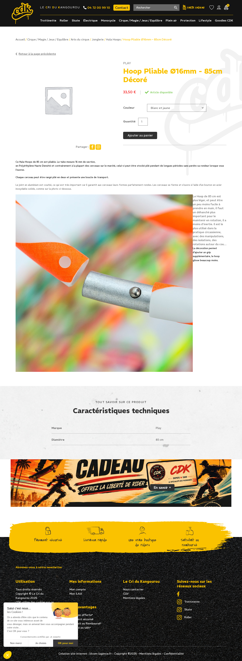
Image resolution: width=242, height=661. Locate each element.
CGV (126, 593)
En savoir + (162, 487)
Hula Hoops (113, 39)
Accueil (20, 39)
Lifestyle (205, 20)
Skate (76, 20)
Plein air (171, 20)
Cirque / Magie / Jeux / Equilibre (140, 20)
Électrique (90, 20)
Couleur (128, 108)
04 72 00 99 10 (98, 7)
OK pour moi (65, 643)
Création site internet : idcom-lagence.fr (85, 653)
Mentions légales (134, 598)
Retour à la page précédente (37, 54)
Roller (64, 20)
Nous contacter (133, 589)
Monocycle (108, 20)
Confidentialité (174, 653)
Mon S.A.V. (75, 593)
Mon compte (77, 589)
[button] (7, 655)
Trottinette (48, 20)
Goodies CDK (224, 20)
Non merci (16, 643)
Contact (121, 7)
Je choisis (40, 643)
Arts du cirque (80, 39)
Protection (187, 20)
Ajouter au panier (140, 135)
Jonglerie (98, 39)
